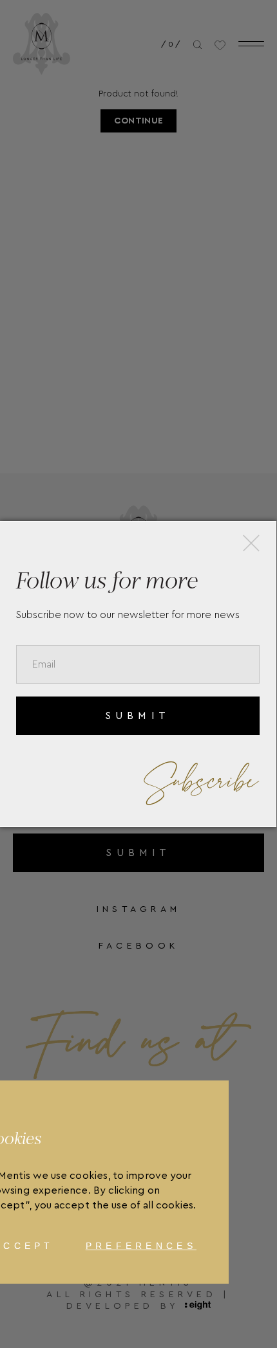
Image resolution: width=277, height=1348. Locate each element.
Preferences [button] (141, 1246)
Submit (137, 716)
